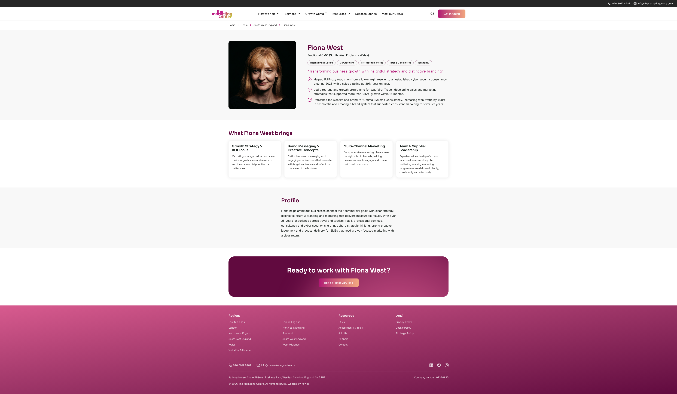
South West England (265, 24)
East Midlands (236, 321)
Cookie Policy (403, 327)
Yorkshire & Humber (239, 350)
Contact (343, 344)
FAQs (341, 321)
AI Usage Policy (405, 333)
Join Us (342, 333)
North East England (293, 327)
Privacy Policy (404, 321)
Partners (343, 338)
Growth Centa (316, 13)
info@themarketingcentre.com (278, 365)
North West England (240, 333)
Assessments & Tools (350, 327)
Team (244, 24)
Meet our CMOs (392, 14)
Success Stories (366, 14)
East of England (291, 321)
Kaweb (305, 383)
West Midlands (291, 344)
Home (231, 24)
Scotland (287, 333)
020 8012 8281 (621, 3)
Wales (231, 344)
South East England (239, 338)
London (232, 327)
